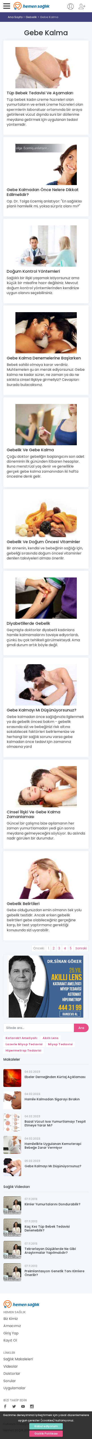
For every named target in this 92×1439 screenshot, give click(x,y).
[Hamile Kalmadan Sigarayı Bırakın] (12, 1100)
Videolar (10, 1366)
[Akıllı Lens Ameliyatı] (46, 986)
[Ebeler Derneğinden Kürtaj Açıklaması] (12, 1077)
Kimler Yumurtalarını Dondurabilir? (52, 1204)
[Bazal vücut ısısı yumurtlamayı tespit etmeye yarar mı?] (12, 1122)
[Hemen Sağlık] (21, 1304)
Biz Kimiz (10, 1318)
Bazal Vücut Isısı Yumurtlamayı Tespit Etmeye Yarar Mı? (55, 1123)
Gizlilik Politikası (46, 1433)
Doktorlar (11, 1373)
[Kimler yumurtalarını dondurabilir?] (12, 1205)
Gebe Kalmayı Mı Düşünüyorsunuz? (41, 710)
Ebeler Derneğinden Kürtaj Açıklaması (55, 1077)
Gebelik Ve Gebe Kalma (30, 450)
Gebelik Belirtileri (23, 903)
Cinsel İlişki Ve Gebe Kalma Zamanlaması (33, 814)
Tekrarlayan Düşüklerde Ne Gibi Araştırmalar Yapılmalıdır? (50, 1251)
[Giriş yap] (70, 8)
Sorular (9, 1381)
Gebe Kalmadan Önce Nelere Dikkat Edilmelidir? (43, 192)
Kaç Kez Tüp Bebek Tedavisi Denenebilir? (47, 1228)
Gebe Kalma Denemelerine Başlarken (44, 358)
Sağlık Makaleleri (18, 1359)
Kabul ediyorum (46, 1426)
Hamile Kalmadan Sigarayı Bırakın (52, 1099)
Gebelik (31, 17)
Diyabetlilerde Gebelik (28, 623)
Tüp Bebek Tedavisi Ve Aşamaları (40, 93)
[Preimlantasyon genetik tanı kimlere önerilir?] (12, 1271)
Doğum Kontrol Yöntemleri (33, 271)
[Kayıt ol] (82, 8)
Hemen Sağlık (31, 6)
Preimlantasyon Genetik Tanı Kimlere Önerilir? (54, 1273)
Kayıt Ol (10, 1340)
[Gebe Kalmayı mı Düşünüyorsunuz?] (12, 1166)
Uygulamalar (14, 1388)
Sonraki (81, 948)
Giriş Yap (11, 1333)
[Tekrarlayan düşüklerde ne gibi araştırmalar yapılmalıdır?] (12, 1249)
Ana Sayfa (15, 17)
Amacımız (12, 1326)
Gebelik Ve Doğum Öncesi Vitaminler (43, 541)
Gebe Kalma (49, 17)
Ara (81, 1028)
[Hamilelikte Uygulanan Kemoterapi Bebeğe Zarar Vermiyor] (12, 1144)
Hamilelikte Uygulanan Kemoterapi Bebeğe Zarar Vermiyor (53, 1146)
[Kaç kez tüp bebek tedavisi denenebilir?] (12, 1227)
